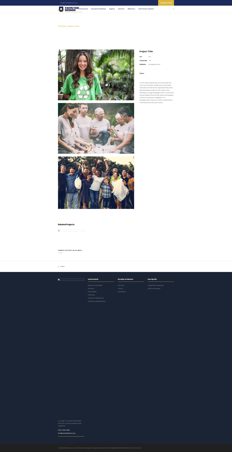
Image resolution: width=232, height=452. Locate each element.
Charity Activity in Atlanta (71, 244)
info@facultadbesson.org (68, 3)
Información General (146, 9)
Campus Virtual (166, 3)
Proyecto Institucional (95, 298)
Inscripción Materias (98, 9)
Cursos (120, 288)
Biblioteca (131, 9)
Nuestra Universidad (95, 285)
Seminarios (122, 292)
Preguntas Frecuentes (156, 285)
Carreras (121, 285)
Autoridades (92, 292)
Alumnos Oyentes (154, 288)
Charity (60, 253)
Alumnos (121, 9)
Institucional (83, 9)
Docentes (91, 295)
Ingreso (112, 9)
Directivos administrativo (97, 301)
